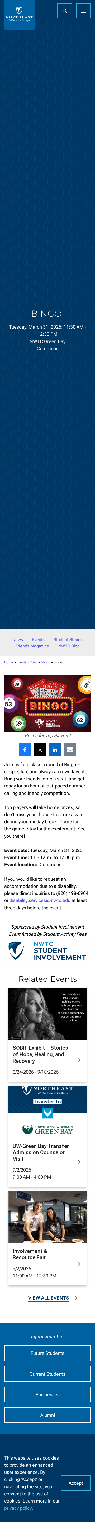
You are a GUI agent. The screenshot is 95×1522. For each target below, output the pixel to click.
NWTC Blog (69, 646)
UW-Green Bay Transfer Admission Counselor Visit (41, 1152)
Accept (76, 1483)
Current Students (47, 1374)
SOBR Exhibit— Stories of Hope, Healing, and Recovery (40, 1054)
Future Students (47, 1353)
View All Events (48, 1298)
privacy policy (18, 1508)
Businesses (48, 1394)
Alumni (47, 1415)
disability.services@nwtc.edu (40, 900)
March (45, 662)
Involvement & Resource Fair (30, 1254)
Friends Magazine (32, 646)
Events (38, 640)
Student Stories (68, 640)
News (17, 640)
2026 (33, 662)
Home (8, 662)
